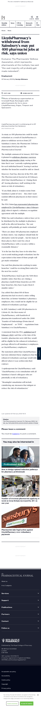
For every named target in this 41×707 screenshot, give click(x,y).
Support (5, 600)
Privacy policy (6, 688)
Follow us (5, 628)
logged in (16, 433)
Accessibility (6, 676)
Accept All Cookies (26, 703)
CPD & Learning (20, 24)
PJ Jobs (37, 24)
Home (3, 30)
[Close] (38, 695)
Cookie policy (6, 680)
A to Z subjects (7, 585)
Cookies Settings (12, 703)
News (12, 23)
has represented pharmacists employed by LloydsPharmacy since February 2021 (20, 207)
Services (5, 593)
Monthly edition (4, 24)
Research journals (29, 24)
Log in (31, 19)
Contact (5, 621)
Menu (37, 19)
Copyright (5, 684)
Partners (6, 614)
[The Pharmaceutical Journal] (3, 17)
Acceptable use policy (9, 671)
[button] (39, 353)
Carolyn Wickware (21, 79)
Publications (7, 607)
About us (4, 581)
